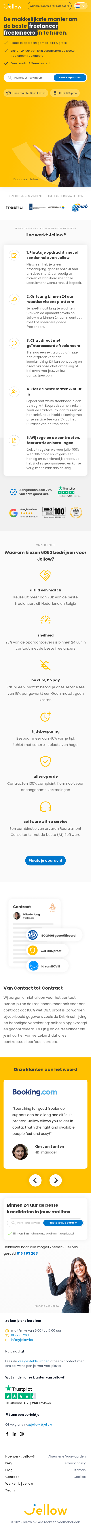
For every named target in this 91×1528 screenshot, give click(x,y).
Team (10, 1490)
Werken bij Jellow (19, 1483)
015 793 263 (27, 1253)
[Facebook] (7, 1434)
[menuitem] (80, 5)
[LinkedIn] (14, 1434)
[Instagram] (22, 1434)
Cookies (80, 1477)
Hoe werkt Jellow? (20, 1456)
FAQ (8, 1463)
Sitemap (79, 1470)
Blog (9, 1470)
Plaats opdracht (70, 77)
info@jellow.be (22, 1340)
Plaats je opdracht (45, 860)
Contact (12, 1477)
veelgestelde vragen (33, 1361)
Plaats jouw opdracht (63, 1222)
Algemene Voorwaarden (67, 1456)
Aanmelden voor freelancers (49, 6)
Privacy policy (75, 1463)
